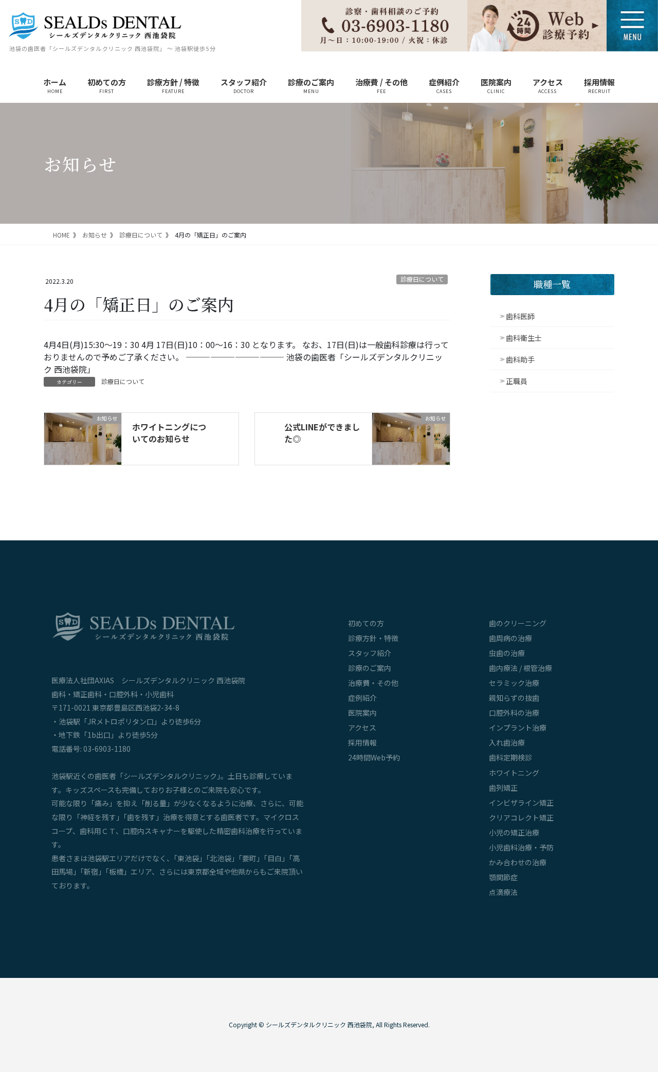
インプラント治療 (517, 727)
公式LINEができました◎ (322, 432)
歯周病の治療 (510, 638)
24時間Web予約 (374, 757)
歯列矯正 (503, 788)
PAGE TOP (633, 1004)
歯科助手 (520, 359)
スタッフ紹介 (369, 653)
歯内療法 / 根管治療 (520, 668)
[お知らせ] (82, 437)
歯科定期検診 (510, 757)
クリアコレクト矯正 (521, 817)
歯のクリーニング (517, 623)
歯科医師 (520, 316)
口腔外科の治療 (514, 712)
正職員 (516, 381)
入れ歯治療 (507, 742)
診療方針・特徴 (373, 638)
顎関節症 (503, 877)
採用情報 (362, 742)
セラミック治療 (514, 683)
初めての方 (366, 623)
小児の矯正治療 (514, 832)
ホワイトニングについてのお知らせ (169, 432)
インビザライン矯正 (521, 802)
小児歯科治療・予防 (521, 847)
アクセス (362, 727)
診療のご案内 (369, 668)
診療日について (422, 279)
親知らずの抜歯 (514, 698)
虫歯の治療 (507, 653)
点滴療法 (503, 892)
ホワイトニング (514, 773)
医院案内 (362, 712)
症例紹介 (362, 698)
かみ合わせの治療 (517, 862)
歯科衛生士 (524, 338)
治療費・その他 (373, 683)
